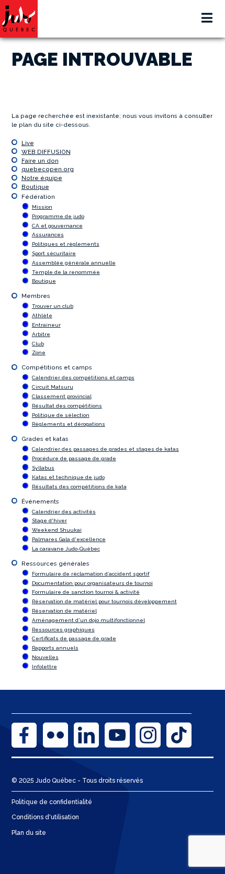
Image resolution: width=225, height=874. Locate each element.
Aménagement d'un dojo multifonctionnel (88, 620)
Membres (35, 296)
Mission (42, 207)
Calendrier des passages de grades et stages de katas (105, 449)
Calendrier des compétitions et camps (83, 377)
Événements (40, 501)
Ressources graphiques (63, 629)
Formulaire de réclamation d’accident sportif (91, 574)
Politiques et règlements (65, 244)
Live (27, 143)
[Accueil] (19, 19)
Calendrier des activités (64, 511)
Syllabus (43, 468)
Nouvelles (45, 657)
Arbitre (41, 334)
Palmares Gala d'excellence (69, 539)
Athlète (42, 315)
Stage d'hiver (49, 520)
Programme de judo (58, 216)
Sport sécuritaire (54, 253)
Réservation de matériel (64, 611)
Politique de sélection (60, 415)
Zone (39, 352)
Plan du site (29, 832)
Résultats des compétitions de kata (79, 486)
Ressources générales (55, 563)
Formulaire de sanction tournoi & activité (86, 592)
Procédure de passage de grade (74, 458)
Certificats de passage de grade (74, 638)
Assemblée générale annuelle (74, 263)
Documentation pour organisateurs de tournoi (92, 583)
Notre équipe (41, 178)
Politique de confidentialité (52, 802)
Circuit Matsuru (52, 387)
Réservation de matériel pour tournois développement (104, 601)
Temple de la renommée (66, 272)
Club (38, 343)
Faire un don (40, 160)
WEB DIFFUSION (46, 151)
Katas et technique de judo (68, 477)
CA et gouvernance (57, 226)
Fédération (38, 196)
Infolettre (44, 666)
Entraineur (46, 325)
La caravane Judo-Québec (66, 549)
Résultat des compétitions (67, 406)
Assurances (48, 234)
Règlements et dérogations (68, 424)
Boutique (35, 186)
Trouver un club (52, 306)
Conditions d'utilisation (45, 817)
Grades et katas (45, 438)
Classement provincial (62, 396)
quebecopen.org (47, 169)
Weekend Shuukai (57, 530)
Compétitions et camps (56, 367)
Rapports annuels (55, 648)
